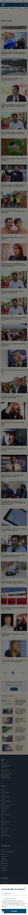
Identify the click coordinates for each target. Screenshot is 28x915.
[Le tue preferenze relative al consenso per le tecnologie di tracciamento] (2, 912)
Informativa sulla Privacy (15, 903)
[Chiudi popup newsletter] (25, 887)
